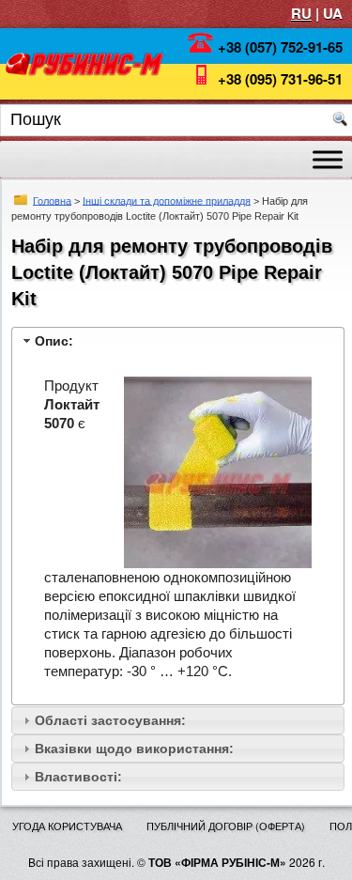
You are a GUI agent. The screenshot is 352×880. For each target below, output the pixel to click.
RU (301, 13)
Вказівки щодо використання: (134, 748)
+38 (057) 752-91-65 (280, 47)
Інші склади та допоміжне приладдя (167, 200)
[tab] (177, 340)
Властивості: (78, 776)
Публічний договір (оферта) (225, 825)
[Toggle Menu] (328, 159)
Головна (52, 200)
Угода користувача (67, 825)
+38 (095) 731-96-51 (280, 79)
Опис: (54, 340)
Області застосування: (110, 720)
